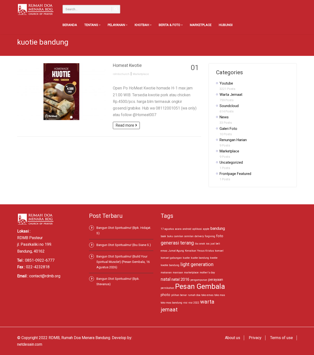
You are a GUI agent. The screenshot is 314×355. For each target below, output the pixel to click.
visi (185, 302)
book (163, 236)
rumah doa (194, 295)
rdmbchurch (121, 74)
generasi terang (177, 243)
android (187, 229)
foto (219, 236)
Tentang (91, 25)
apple (206, 229)
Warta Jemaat (231, 94)
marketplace (191, 272)
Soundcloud (229, 106)
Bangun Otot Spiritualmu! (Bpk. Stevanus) (118, 281)
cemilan (189, 236)
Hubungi (226, 25)
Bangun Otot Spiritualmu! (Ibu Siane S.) (123, 245)
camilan (178, 236)
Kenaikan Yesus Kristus (199, 250)
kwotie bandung (170, 265)
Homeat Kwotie (127, 65)
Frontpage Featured (235, 173)
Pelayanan (117, 25)
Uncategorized (231, 162)
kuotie (186, 257)
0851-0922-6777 (39, 260)
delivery (199, 236)
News (224, 117)
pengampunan (198, 280)
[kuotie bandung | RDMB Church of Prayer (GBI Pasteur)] (35, 9)
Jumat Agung (176, 250)
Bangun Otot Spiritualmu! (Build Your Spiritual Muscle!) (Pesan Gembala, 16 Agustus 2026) (123, 262)
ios (207, 243)
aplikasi (197, 229)
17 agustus (167, 229)
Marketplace (200, 25)
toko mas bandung (171, 302)
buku (170, 236)
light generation (196, 264)
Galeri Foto (228, 128)
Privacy (255, 337)
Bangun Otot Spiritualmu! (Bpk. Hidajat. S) (123, 230)
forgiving (210, 236)
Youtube (226, 83)
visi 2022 (193, 302)
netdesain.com (29, 344)
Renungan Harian (233, 140)
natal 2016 (180, 279)
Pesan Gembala (200, 286)
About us (232, 337)
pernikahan (167, 288)
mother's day (207, 272)
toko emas (207, 295)
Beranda (70, 25)
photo (165, 295)
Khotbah (142, 25)
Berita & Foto (170, 25)
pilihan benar (179, 295)
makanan (166, 272)
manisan (178, 272)
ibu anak (200, 243)
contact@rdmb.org (44, 276)
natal (165, 279)
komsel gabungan (171, 257)
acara (178, 229)
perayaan (215, 280)
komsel (219, 250)
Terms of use (281, 337)
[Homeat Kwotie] (61, 91)
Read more (125, 125)
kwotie (214, 257)
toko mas (219, 295)
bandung (217, 228)
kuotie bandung (200, 257)
